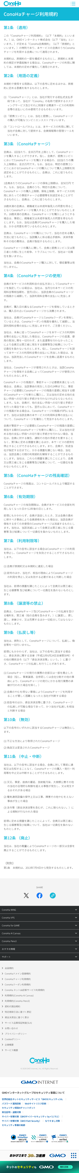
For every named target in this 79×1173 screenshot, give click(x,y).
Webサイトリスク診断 (35, 1103)
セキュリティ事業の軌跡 (13, 1125)
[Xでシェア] (26, 895)
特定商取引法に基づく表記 (18, 1011)
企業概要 (9, 1044)
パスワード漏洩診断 (11, 1103)
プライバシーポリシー (16, 1033)
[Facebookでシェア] (39, 895)
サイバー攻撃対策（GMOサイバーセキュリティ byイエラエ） (31, 1116)
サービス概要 (11, 1050)
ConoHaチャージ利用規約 (18, 978)
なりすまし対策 (52, 1120)
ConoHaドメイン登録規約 (18, 973)
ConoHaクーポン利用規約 (18, 984)
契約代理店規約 (12, 1006)
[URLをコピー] (53, 895)
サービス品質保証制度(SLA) (18, 1022)
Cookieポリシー (12, 1039)
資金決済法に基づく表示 (17, 1017)
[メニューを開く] (73, 3)
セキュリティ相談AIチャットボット (18, 1107)
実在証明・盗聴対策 (11, 1112)
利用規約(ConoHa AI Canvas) (19, 995)
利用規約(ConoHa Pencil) (17, 1000)
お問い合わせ (11, 1028)
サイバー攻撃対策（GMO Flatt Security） (21, 1120)
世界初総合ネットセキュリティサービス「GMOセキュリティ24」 (33, 1099)
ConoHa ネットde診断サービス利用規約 (25, 989)
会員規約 (9, 968)
